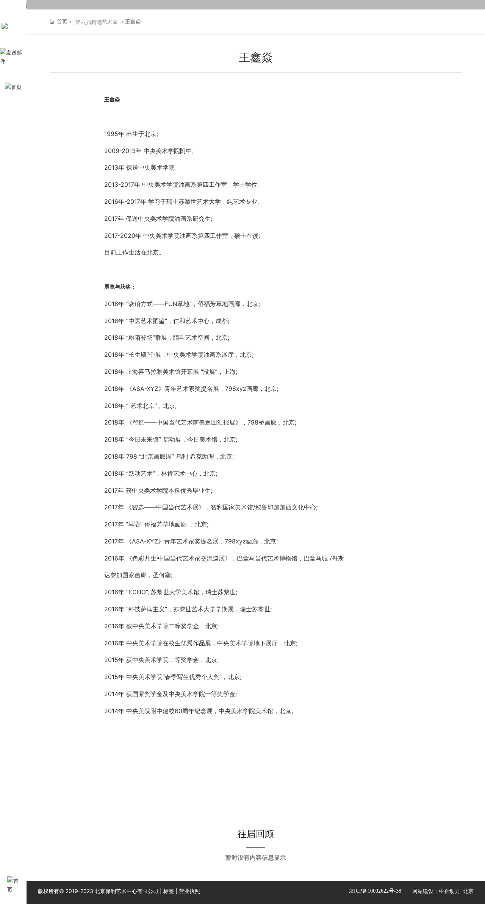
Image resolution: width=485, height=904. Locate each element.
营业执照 (189, 891)
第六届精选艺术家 (96, 22)
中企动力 (449, 891)
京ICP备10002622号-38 (375, 891)
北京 (468, 891)
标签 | (171, 891)
